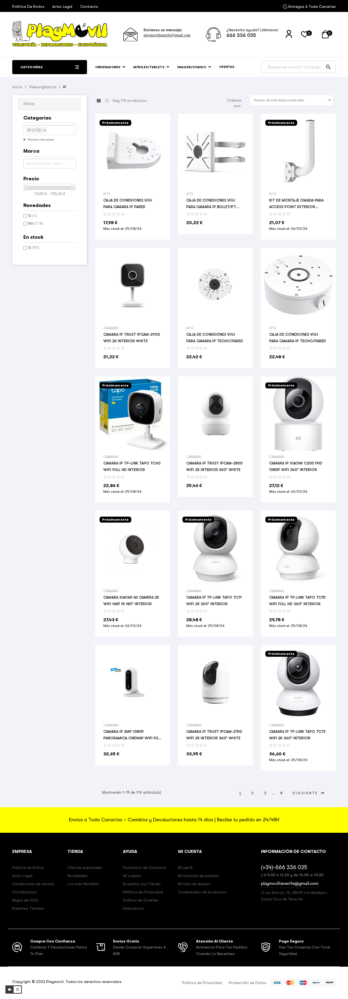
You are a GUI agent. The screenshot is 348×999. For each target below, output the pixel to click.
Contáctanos (24, 892)
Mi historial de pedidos (198, 876)
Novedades (77, 876)
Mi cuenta (132, 876)
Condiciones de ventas (33, 884)
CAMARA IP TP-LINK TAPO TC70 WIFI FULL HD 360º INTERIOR (297, 600)
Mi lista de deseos (194, 884)
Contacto (89, 6)
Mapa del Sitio (25, 900)
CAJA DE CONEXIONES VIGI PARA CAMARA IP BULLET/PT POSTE (211, 204)
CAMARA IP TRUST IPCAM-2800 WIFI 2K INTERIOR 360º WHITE (214, 466)
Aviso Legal (62, 6)
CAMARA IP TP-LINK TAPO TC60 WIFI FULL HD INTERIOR (131, 466)
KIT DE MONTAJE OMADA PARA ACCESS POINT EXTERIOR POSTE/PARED (296, 204)
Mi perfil (185, 867)
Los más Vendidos (83, 884)
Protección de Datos (247, 983)
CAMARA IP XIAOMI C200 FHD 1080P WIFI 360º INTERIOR (295, 466)
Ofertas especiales (84, 867)
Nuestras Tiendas (28, 908)
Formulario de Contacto (144, 867)
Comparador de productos (202, 892)
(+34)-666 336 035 (284, 867)
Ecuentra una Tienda (141, 884)
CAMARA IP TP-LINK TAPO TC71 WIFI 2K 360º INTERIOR (214, 600)
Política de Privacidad (202, 983)
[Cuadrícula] (98, 101)
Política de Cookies (140, 900)
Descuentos (133, 908)
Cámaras (111, 328)
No (35, 223)
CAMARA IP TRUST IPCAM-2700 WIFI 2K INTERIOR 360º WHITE (214, 734)
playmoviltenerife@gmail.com (167, 35)
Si (32, 215)
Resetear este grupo (40, 139)
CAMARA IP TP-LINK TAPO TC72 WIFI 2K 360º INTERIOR (297, 734)
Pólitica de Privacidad (143, 892)
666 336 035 (241, 35)
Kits (106, 194)
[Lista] (106, 101)
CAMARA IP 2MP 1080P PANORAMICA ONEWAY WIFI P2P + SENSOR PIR (132, 735)
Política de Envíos (28, 6)
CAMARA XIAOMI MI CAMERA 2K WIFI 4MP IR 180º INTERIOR (131, 600)
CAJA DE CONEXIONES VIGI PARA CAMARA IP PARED (127, 203)
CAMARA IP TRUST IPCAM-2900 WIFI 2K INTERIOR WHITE (131, 337)
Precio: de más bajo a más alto (293, 100)
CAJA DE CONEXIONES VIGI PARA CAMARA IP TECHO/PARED (214, 337)
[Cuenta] (289, 34)
